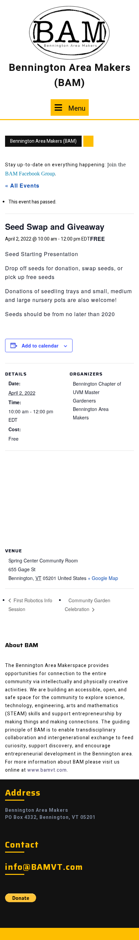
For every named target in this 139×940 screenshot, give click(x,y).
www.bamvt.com (47, 770)
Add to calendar (40, 345)
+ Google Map (103, 578)
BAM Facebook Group (30, 173)
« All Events (22, 185)
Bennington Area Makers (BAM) (70, 75)
